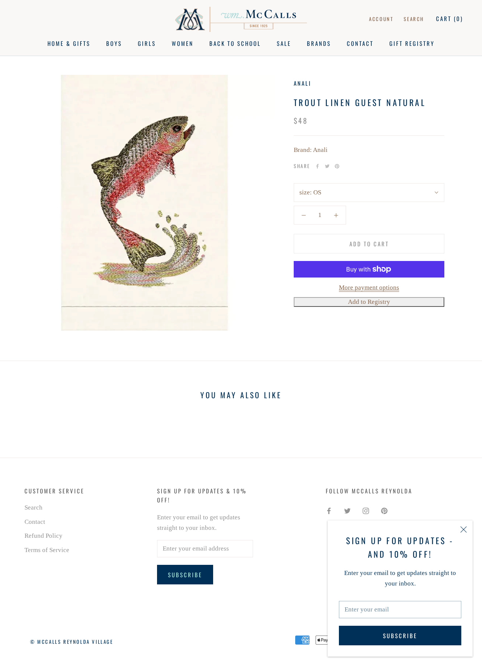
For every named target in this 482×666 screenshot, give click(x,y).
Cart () (449, 18)
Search (414, 19)
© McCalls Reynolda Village (71, 641)
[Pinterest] (337, 166)
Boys (114, 43)
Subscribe (400, 635)
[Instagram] (366, 510)
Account (381, 19)
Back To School (235, 43)
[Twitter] (327, 166)
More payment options (369, 287)
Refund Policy (43, 535)
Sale (284, 43)
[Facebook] (317, 166)
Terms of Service (46, 550)
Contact (360, 43)
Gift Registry (412, 43)
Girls (147, 43)
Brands (319, 43)
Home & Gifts (68, 43)
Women (183, 43)
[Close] (463, 529)
